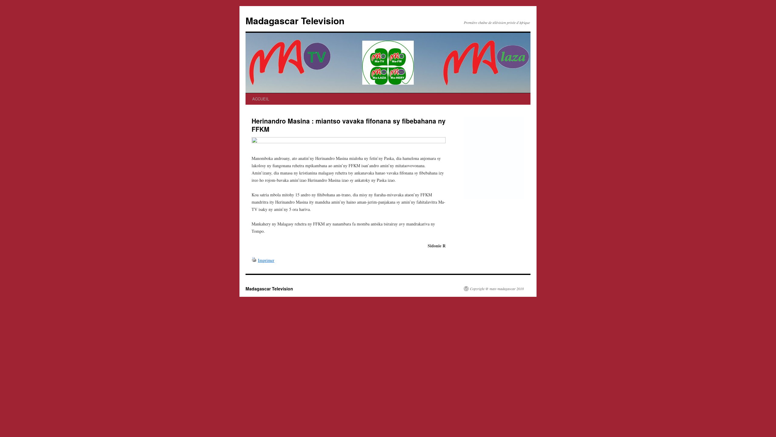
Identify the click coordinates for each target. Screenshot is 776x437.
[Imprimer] (254, 260)
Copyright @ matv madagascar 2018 (497, 288)
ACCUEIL (260, 99)
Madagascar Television (295, 20)
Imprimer (266, 260)
